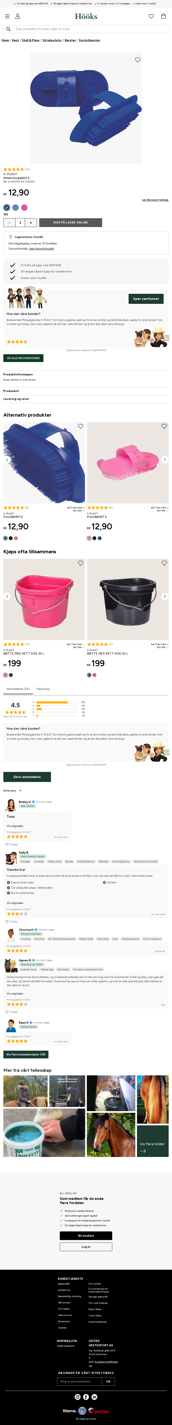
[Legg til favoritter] (137, 59)
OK (108, 1381)
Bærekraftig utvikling (69, 1296)
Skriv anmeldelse (27, 777)
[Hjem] (86, 16)
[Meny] (7, 16)
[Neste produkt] (165, 459)
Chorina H (26, 930)
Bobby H (25, 802)
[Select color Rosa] (24, 207)
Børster (70, 40)
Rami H (24, 1022)
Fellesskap (43, 689)
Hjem (5, 40)
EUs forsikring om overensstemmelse (99, 1290)
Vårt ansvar (64, 1302)
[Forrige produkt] (7, 459)
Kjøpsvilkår (64, 1283)
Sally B (23, 852)
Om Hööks (64, 1308)
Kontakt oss (64, 1290)
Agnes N (25, 960)
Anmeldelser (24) (18, 689)
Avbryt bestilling (98, 1321)
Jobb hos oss (65, 1315)
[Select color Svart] (11, 538)
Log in (86, 1247)
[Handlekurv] (163, 16)
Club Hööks (95, 1315)
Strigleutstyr (52, 40)
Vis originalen (15, 826)
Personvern (64, 1321)
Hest (15, 40)
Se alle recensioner (23, 358)
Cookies (62, 1327)
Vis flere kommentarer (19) (26, 1054)
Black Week (95, 1309)
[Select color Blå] (6, 207)
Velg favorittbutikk (41, 248)
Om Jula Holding (98, 1303)
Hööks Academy (66, 1345)
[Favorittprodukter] (151, 16)
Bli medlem (86, 1236)
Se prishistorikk (155, 200)
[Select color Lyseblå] (15, 207)
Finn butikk (95, 1283)
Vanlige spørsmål (98, 1296)
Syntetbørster (89, 40)
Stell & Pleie (30, 40)
